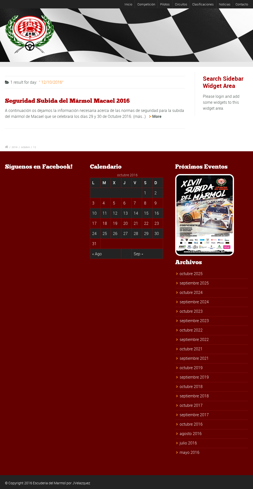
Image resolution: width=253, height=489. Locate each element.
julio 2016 (188, 443)
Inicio (128, 4)
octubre (25, 147)
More (156, 116)
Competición (146, 4)
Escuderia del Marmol (49, 483)
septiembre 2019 (194, 377)
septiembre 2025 (194, 283)
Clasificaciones (203, 4)
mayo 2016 (189, 452)
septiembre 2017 (194, 414)
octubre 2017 (191, 405)
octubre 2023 (191, 311)
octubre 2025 (191, 273)
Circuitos (181, 4)
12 (34, 147)
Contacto (241, 4)
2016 (15, 147)
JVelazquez (81, 483)
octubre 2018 (191, 386)
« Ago (97, 254)
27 (125, 233)
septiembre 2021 (194, 358)
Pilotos (165, 4)
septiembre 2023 (194, 320)
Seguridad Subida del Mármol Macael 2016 (67, 100)
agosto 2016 (191, 433)
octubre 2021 (191, 349)
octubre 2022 (191, 330)
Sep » (138, 254)
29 (146, 233)
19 (115, 223)
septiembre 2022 (194, 339)
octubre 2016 (191, 424)
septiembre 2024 (194, 302)
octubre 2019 (191, 367)
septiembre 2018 (194, 396)
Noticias (225, 4)
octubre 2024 (191, 292)
